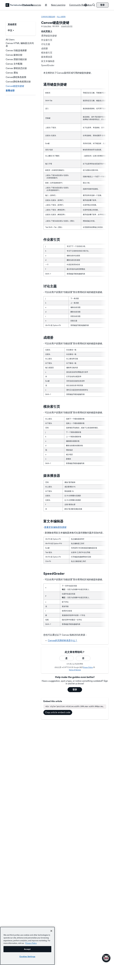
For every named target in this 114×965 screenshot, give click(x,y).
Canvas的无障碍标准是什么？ (62, 640)
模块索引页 (46, 52)
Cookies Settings (27, 956)
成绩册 (44, 48)
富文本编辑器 (47, 61)
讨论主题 (45, 44)
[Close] (51, 931)
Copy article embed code (57, 712)
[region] (27, 946)
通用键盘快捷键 (49, 35)
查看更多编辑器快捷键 (55, 527)
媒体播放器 (46, 57)
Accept (27, 949)
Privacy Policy (88, 667)
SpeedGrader (47, 65)
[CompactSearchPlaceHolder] (93, 5)
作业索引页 (46, 40)
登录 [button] (75, 689)
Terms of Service (75, 670)
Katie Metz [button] (47, 26)
